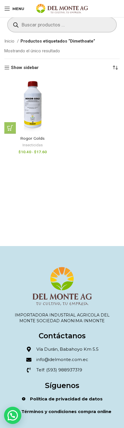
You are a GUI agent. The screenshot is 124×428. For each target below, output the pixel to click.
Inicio (10, 41)
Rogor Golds (32, 138)
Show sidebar (25, 67)
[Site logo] (62, 8)
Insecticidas (32, 145)
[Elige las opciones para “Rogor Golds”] (10, 128)
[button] (12, 415)
